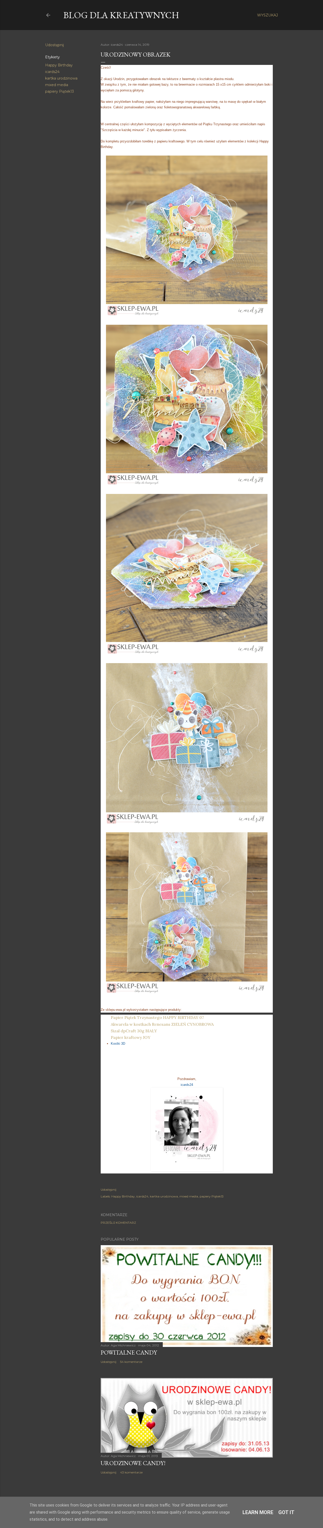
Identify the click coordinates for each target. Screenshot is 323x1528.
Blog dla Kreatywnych (121, 15)
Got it (286, 1512)
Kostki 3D (118, 1043)
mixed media (56, 85)
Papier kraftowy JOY (130, 1037)
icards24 (52, 71)
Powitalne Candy (129, 1352)
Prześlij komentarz (118, 1222)
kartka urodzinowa (61, 78)
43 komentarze (131, 1472)
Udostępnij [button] (54, 45)
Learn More (258, 1512)
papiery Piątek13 (59, 91)
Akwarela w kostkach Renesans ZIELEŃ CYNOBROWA (162, 1024)
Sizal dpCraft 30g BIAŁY (134, 1030)
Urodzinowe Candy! (133, 1463)
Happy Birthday (59, 65)
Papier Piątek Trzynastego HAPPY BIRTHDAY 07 (157, 1017)
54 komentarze (131, 1362)
